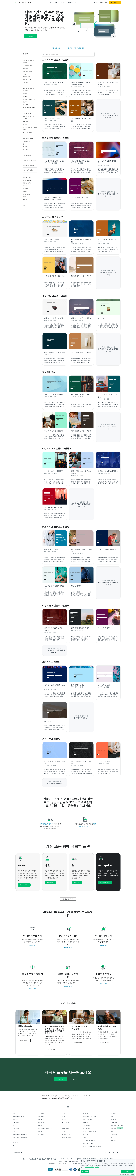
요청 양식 (25, 199)
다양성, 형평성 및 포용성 (29, 107)
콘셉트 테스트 (26, 141)
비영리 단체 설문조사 (29, 170)
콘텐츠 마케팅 (26, 82)
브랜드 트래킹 (26, 121)
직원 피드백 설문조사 (29, 88)
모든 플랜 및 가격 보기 (68, 899)
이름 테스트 (25, 130)
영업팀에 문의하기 (105, 882)
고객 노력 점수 (26, 76)
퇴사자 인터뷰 (26, 104)
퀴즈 (24, 205)
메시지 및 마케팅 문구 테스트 (30, 127)
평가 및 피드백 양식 (27, 180)
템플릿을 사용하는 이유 (59, 48)
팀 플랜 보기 (77, 882)
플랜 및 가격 (72, 48)
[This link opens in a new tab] (105, 1152)
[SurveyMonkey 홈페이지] (23, 2)
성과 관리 (25, 96)
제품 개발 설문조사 (28, 138)
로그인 (106, 2)
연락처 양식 (25, 191)
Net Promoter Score (27, 65)
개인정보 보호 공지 (89, 1167)
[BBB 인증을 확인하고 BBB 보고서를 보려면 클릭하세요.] (49, 1170)
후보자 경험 (25, 91)
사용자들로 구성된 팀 (46, 824)
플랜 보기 (75, 1079)
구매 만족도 (25, 74)
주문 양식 (25, 197)
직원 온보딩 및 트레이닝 (29, 99)
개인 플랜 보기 (50, 882)
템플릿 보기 (32, 945)
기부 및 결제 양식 (27, 194)
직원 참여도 (25, 93)
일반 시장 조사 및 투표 (28, 116)
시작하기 (30, 36)
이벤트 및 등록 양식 (27, 183)
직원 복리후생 (26, 102)
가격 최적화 (25, 144)
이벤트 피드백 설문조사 (29, 160)
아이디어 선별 (26, 146)
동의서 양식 (25, 188)
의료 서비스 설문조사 (29, 165)
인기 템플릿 (80, 48)
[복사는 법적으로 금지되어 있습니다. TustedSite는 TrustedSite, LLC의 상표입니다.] (65, 1170)
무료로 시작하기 (24, 885)
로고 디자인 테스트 (27, 132)
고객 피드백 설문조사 (29, 60)
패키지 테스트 (26, 149)
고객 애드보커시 (27, 79)
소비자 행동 (25, 119)
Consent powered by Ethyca (126, 1174)
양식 (24, 175)
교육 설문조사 (27, 155)
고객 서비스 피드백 (27, 71)
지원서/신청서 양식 (27, 177)
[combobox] (18, 1152)
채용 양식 (25, 185)
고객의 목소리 (26, 68)
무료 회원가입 (115, 2)
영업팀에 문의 (99, 2)
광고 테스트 (25, 124)
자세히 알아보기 (24, 1040)
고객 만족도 (25, 63)
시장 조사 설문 (27, 113)
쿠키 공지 (97, 1167)
